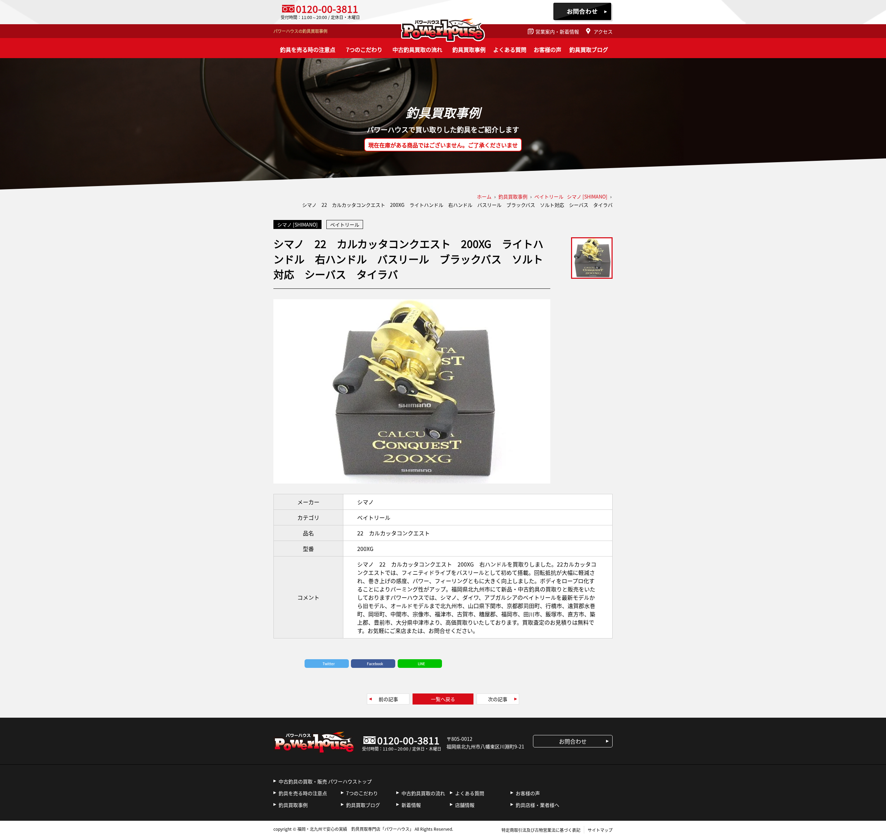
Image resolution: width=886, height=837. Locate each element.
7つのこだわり (364, 49)
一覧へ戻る (443, 699)
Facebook (375, 663)
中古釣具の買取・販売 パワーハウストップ (325, 781)
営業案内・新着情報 (557, 31)
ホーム (484, 196)
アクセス (603, 31)
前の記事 (388, 699)
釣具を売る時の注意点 (307, 49)
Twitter (329, 663)
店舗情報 (464, 804)
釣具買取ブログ (588, 49)
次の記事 (497, 699)
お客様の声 (547, 49)
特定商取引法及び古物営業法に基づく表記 (540, 830)
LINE (421, 663)
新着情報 (411, 804)
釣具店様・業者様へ (537, 804)
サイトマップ (600, 830)
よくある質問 (509, 49)
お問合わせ (583, 12)
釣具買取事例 (469, 49)
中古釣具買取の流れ (417, 49)
